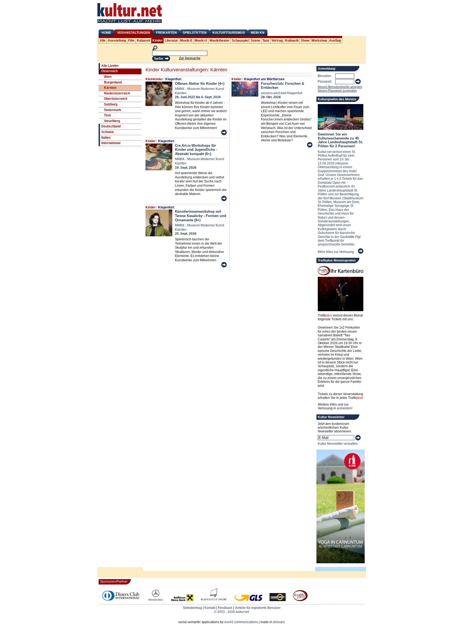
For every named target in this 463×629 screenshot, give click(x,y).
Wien (107, 77)
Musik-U (201, 40)
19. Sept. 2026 (185, 168)
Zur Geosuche (189, 58)
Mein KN (257, 33)
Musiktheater (220, 40)
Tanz (265, 40)
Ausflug (335, 40)
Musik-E (186, 40)
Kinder (157, 40)
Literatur (171, 40)
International (110, 143)
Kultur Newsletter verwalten (338, 444)
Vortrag (277, 40)
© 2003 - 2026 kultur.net (231, 612)
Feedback (225, 608)
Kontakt (209, 608)
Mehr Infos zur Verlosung (336, 252)
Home (106, 33)
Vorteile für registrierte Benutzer (258, 608)
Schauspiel (240, 40)
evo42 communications (241, 622)
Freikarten (166, 33)
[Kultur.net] (129, 23)
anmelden (344, 408)
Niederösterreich (117, 93)
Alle (103, 40)
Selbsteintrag (192, 608)
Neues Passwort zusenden (337, 91)
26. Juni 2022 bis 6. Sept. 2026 (198, 97)
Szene (255, 40)
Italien (105, 137)
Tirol (107, 115)
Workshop (319, 40)
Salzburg (110, 104)
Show (305, 40)
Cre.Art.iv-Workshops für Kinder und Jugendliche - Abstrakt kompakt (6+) (196, 150)
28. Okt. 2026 (271, 97)
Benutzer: (325, 76)
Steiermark (112, 110)
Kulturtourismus (228, 33)
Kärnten (110, 88)
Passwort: (325, 81)
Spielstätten (195, 33)
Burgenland (113, 82)
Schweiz (107, 132)
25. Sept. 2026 (185, 234)
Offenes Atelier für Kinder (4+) (199, 84)
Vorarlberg (112, 121)
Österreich (109, 71)
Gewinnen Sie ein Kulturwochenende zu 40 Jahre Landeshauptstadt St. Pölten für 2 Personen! (340, 140)
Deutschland (111, 126)
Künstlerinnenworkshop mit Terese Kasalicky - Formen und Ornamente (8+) (200, 215)
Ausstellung (117, 40)
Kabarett (143, 40)
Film (131, 40)
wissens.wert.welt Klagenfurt (281, 93)
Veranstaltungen (133, 33)
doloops (279, 622)
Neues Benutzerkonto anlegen (340, 87)
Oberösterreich (115, 99)
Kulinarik (292, 40)
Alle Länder (110, 66)
